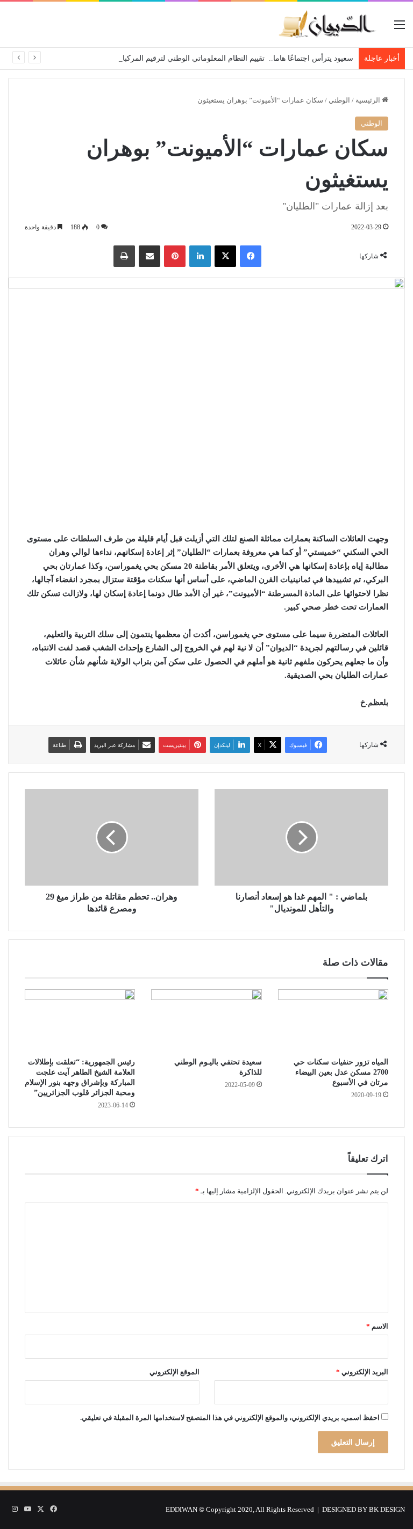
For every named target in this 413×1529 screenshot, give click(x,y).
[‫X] (225, 256)
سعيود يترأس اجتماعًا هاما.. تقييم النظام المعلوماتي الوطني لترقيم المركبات (234, 58)
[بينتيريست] (175, 256)
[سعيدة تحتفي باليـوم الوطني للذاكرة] (206, 1020)
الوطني (339, 100)
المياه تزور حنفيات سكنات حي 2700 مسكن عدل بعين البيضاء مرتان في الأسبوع (341, 1072)
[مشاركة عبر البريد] (149, 256)
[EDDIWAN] (327, 24)
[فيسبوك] (250, 256)
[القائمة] (399, 29)
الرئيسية (368, 100)
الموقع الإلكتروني (174, 1372)
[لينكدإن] (200, 256)
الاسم (377, 1326)
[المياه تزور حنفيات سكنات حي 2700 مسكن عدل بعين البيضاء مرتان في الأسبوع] (333, 1020)
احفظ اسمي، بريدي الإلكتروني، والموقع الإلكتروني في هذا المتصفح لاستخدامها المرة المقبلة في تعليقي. (230, 1418)
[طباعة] (124, 256)
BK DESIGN (387, 1509)
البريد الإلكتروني (362, 1372)
